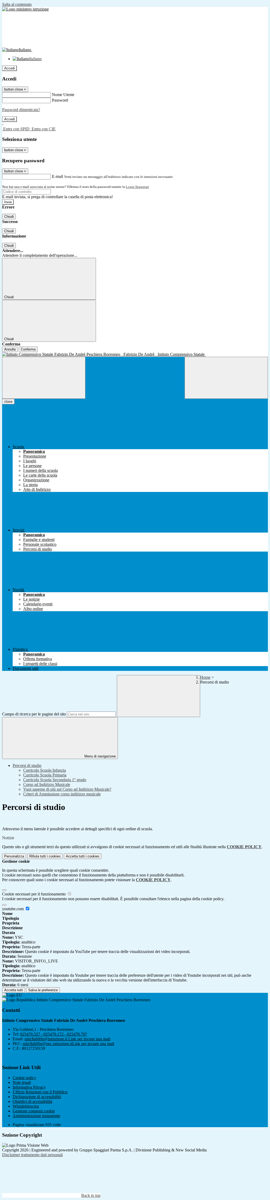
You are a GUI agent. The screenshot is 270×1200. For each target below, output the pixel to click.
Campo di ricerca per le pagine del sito (34, 714)
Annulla (10, 349)
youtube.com (13, 909)
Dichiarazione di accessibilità (37, 1096)
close (8, 402)
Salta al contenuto (17, 4)
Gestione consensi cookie (34, 1111)
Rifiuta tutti (45, 856)
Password (60, 100)
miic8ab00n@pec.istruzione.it (68, 1043)
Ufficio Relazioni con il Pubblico (40, 1092)
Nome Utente (63, 94)
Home (205, 677)
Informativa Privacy (29, 1087)
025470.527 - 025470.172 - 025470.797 (53, 1034)
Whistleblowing (26, 1106)
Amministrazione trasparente (36, 1115)
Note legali (22, 1082)
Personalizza (14, 856)
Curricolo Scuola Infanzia (44, 770)
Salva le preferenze (43, 990)
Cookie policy (24, 1077)
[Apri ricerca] (226, 378)
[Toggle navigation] (43, 378)
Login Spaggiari (137, 187)
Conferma (28, 349)
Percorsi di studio (27, 765)
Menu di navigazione (99, 756)
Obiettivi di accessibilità (32, 1101)
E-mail (57, 176)
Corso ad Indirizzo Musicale (46, 784)
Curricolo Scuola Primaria (44, 775)
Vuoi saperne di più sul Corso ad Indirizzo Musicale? (67, 789)
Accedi (9, 68)
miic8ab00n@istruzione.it (67, 1039)
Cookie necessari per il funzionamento (34, 894)
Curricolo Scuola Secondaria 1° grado (54, 779)
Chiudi (9, 217)
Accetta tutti (82, 856)
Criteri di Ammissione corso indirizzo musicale (62, 794)
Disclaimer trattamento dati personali (32, 1154)
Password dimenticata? (21, 109)
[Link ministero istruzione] (25, 9)
